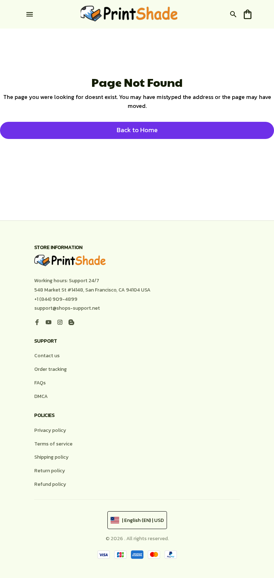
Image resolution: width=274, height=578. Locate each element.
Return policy (49, 470)
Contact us (47, 355)
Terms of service (53, 444)
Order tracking (50, 369)
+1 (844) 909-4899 (55, 299)
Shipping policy (51, 457)
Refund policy (50, 484)
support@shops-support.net (67, 308)
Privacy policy (50, 430)
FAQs (40, 383)
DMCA (41, 396)
